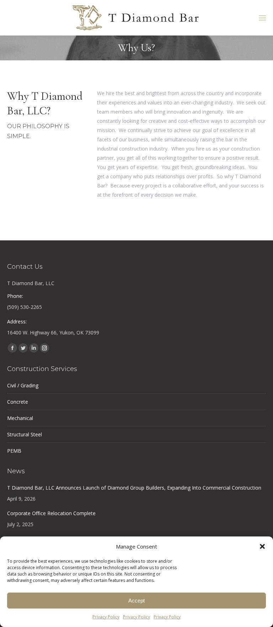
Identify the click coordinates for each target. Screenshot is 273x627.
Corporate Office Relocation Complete (51, 513)
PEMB (14, 450)
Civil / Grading (22, 385)
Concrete (17, 401)
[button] (262, 546)
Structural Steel (24, 434)
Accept (136, 601)
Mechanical (20, 418)
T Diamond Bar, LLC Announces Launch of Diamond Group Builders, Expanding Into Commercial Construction (134, 487)
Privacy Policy (105, 617)
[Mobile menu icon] (262, 18)
